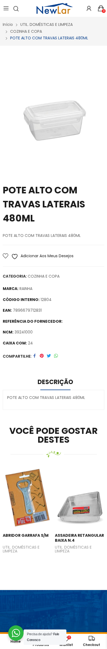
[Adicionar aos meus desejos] (26, 499)
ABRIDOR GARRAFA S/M (26, 535)
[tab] (55, 383)
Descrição (55, 382)
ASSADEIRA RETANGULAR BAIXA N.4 (79, 538)
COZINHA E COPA (44, 276)
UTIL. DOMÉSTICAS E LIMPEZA (21, 549)
